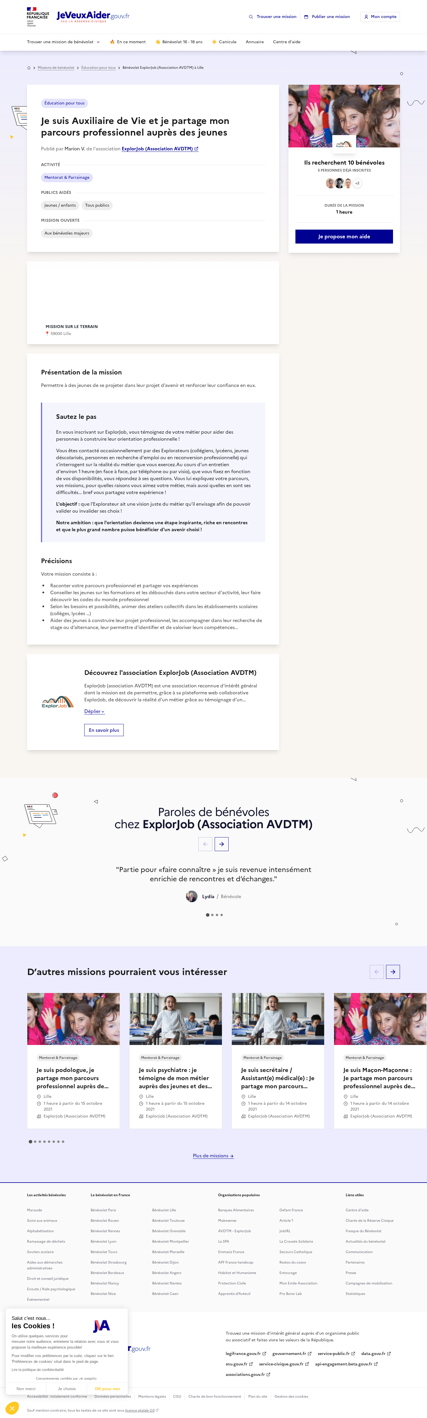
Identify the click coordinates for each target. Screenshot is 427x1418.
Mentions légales (152, 1396)
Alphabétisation (40, 1231)
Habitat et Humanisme (237, 1272)
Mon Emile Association (298, 1283)
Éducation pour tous (98, 67)
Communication (359, 1252)
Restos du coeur (292, 1262)
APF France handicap (235, 1262)
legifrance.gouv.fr (243, 1354)
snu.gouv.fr (236, 1364)
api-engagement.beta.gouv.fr (343, 1364)
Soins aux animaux (42, 1220)
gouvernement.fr (289, 1354)
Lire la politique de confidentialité (38, 1370)
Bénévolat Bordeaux (107, 1272)
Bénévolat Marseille (168, 1252)
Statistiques (355, 1293)
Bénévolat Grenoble (169, 1231)
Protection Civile (232, 1283)
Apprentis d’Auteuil (234, 1293)
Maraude (34, 1210)
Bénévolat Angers (166, 1272)
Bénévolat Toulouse (168, 1220)
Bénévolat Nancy (105, 1283)
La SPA (223, 1241)
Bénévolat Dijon (165, 1262)
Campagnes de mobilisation (369, 1283)
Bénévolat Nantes (167, 1283)
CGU (177, 1396)
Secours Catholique (295, 1252)
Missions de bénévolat (56, 67)
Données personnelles (112, 1396)
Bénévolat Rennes (105, 1231)
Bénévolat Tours (104, 1252)
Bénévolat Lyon (103, 1241)
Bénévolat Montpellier (170, 1241)
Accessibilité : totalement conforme (57, 1396)
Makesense (227, 1220)
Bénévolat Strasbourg (109, 1262)
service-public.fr (334, 1354)
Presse (351, 1272)
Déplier (92, 711)
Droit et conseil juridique (48, 1278)
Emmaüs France (231, 1252)
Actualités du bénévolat (365, 1241)
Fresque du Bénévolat (363, 1231)
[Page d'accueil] (93, 17)
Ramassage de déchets (46, 1241)
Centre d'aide (357, 1210)
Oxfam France (291, 1210)
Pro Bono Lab (290, 1293)
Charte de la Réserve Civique (370, 1220)
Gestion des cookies (291, 1396)
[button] (12, 1408)
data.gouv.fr (373, 1354)
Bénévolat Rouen (105, 1220)
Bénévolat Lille (164, 1210)
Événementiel (38, 1299)
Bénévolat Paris (103, 1210)
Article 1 (286, 1220)
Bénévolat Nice (103, 1293)
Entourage (288, 1272)
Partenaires (355, 1262)
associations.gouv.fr (245, 1375)
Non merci (26, 1388)
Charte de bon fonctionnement (215, 1396)
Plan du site (257, 1396)
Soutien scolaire (40, 1252)
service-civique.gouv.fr (281, 1364)
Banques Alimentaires (236, 1210)
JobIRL (284, 1231)
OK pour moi (107, 1388)
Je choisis (67, 1388)
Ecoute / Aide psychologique (51, 1289)
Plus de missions (211, 1155)
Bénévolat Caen (165, 1293)
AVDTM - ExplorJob (234, 1231)
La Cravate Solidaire (296, 1241)
